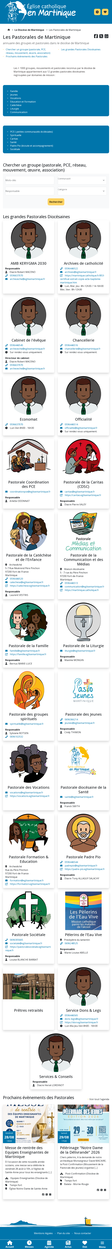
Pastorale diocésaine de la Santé (83, 789)
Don (85, 1246)
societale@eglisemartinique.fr (26, 943)
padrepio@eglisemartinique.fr (81, 865)
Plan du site (63, 1233)
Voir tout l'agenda (99, 1099)
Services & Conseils (56, 1076)
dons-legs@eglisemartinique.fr (81, 1018)
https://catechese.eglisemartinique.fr (30, 585)
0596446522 (71, 268)
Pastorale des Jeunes (83, 714)
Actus (68, 1246)
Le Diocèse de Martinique (29, 30)
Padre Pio (15, 145)
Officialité (83, 419)
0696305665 (16, 939)
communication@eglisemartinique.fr (84, 586)
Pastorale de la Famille (28, 645)
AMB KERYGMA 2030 (29, 263)
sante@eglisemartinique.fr (79, 796)
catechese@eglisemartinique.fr (26, 582)
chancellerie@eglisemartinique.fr (82, 348)
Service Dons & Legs (83, 1010)
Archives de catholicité (83, 263)
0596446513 (71, 583)
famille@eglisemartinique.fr (25, 650)
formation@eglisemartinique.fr (27, 880)
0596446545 (16, 345)
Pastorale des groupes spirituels (28, 716)
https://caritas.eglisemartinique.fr (83, 495)
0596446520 (16, 578)
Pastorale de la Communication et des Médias (83, 559)
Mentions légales (43, 1233)
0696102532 (16, 736)
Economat (28, 419)
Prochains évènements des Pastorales (26, 56)
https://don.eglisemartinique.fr (81, 1022)
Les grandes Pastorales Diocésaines (80, 49)
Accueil (10, 1246)
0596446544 (71, 862)
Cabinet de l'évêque (29, 340)
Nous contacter (82, 1233)
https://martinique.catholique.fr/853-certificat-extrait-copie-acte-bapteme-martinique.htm (82, 279)
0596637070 (16, 275)
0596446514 (71, 424)
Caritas (14, 138)
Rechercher (56, 201)
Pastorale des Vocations (28, 787)
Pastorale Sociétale (28, 934)
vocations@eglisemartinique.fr (26, 792)
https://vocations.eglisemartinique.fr (30, 796)
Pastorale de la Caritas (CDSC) (83, 484)
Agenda (49, 1246)
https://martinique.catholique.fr (82, 590)
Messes (29, 1246)
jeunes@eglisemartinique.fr (80, 723)
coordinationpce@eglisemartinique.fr (30, 491)
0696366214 (71, 719)
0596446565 (71, 1015)
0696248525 (71, 943)
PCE (12, 131)
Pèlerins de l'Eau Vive (83, 934)
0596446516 (71, 345)
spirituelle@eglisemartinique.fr (27, 723)
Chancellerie (83, 340)
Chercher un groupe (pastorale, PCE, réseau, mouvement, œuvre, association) (28, 51)
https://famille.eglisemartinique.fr (28, 654)
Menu (102, 1247)
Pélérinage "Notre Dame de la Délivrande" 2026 (81, 1149)
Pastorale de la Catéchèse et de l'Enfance (28, 557)
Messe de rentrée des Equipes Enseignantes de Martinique (27, 1152)
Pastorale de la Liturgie (83, 645)
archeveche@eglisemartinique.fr (27, 279)
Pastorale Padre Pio (83, 856)
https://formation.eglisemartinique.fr (30, 884)
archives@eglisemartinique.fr (81, 272)
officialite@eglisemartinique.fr (81, 428)
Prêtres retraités (28, 1010)
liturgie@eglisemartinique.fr (80, 650)
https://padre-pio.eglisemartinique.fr (85, 869)
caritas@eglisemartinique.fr (80, 491)
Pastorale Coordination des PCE (28, 484)
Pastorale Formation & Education (28, 859)
